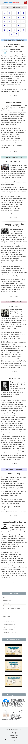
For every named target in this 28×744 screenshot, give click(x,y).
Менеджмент (6, 616)
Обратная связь (14, 735)
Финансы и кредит (8, 629)
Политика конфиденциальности (14, 740)
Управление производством (10, 627)
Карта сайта (14, 737)
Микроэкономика (7, 619)
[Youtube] (15, 732)
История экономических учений (11, 608)
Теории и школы (7, 603)
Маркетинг (6, 613)
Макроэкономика (7, 611)
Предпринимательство (9, 624)
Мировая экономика (8, 621)
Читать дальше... (14, 95)
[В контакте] (12, 732)
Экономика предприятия (9, 632)
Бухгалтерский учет (8, 605)
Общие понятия (7, 597)
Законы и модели (7, 600)
